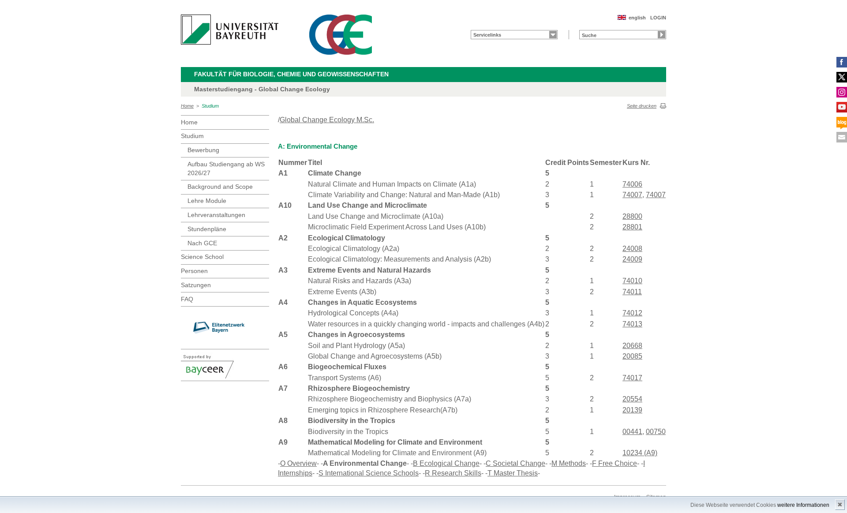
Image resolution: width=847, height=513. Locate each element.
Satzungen (196, 284)
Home (187, 106)
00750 (656, 431)
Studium (210, 106)
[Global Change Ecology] (340, 35)
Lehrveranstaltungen (216, 214)
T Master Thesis (512, 473)
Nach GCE (202, 243)
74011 (632, 292)
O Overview (298, 463)
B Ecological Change (446, 463)
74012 (632, 313)
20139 (632, 410)
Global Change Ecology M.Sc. (327, 120)
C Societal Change (515, 463)
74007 (632, 194)
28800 (632, 216)
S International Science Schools (369, 473)
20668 (632, 345)
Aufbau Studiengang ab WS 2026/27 (226, 168)
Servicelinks (487, 34)
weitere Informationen (803, 505)
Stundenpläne (206, 228)
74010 (632, 281)
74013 (632, 324)
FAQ (187, 299)
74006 (632, 184)
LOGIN (658, 17)
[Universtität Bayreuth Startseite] (229, 30)
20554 (632, 399)
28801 (632, 227)
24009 (632, 259)
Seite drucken (641, 106)
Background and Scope (220, 186)
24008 (632, 248)
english (637, 17)
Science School (202, 256)
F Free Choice (614, 463)
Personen (194, 270)
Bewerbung (203, 150)
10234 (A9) (639, 453)
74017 (632, 378)
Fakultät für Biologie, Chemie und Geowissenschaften (291, 74)
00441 (632, 431)
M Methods (568, 463)
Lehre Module (206, 200)
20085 (632, 356)
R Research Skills (453, 473)
